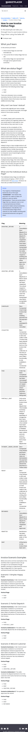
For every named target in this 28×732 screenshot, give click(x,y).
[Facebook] (2, 729)
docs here (15, 181)
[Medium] (23, 729)
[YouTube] (5, 729)
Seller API (15, 18)
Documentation (6, 18)
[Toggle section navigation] (25, 11)
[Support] (26, 729)
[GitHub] (20, 729)
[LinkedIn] (7, 729)
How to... (22, 18)
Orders (5, 20)
